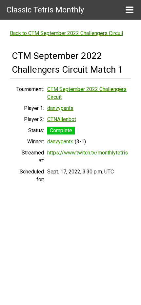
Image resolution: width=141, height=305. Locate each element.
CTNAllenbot (61, 119)
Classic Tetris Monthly (45, 9)
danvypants (60, 108)
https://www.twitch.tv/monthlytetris (87, 153)
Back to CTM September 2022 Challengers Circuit (66, 33)
